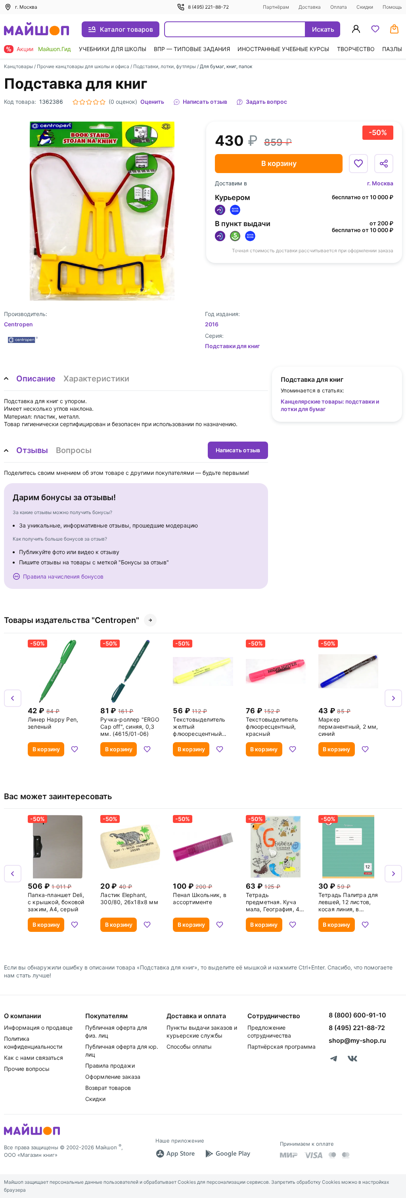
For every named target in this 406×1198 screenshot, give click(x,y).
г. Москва (380, 183)
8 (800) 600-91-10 (357, 1015)
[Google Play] (228, 1153)
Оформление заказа (112, 1076)
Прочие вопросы (27, 1068)
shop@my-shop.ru (357, 1040)
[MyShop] (32, 1134)
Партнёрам (276, 7)
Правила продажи (110, 1065)
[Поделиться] (383, 163)
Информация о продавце (38, 1027)
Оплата (338, 7)
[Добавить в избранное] (358, 163)
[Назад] (12, 698)
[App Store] (175, 1153)
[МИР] (289, 1155)
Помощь (392, 7)
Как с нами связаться (33, 1057)
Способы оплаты (189, 1046)
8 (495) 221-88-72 (208, 7)
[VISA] (313, 1155)
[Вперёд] (393, 698)
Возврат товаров (108, 1087)
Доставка (310, 7)
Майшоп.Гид (54, 49)
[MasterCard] (332, 1155)
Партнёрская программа (281, 1046)
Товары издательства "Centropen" (71, 620)
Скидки (364, 7)
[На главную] (36, 29)
